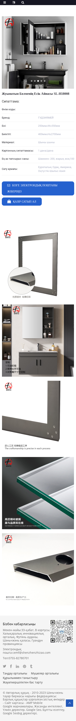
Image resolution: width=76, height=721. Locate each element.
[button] (31, 81)
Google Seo (33, 710)
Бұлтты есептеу (53, 710)
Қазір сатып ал (24, 201)
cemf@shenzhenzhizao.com (31, 652)
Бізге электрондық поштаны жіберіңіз (32, 188)
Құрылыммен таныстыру (20, 677)
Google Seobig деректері (20, 713)
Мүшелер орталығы (45, 673)
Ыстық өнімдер (54, 699)
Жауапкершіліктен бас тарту (23, 682)
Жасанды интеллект (48, 706)
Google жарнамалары (18, 706)
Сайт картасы (14, 703)
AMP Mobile (34, 703)
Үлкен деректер (14, 710)
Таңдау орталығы (15, 673)
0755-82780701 (19, 658)
